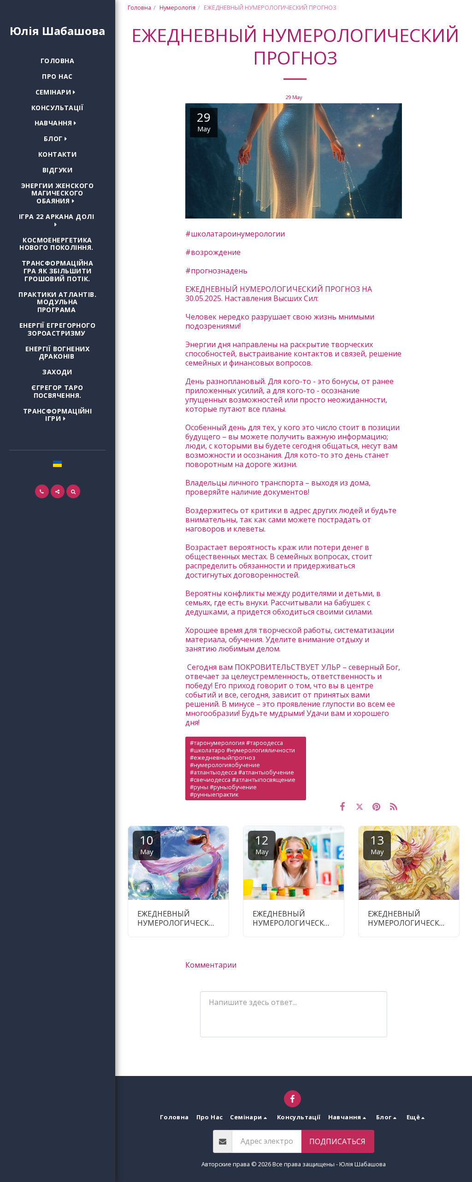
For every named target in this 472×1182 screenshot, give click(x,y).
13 (377, 844)
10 (146, 844)
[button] (57, 92)
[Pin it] (376, 806)
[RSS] (393, 806)
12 (262, 844)
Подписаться (337, 1141)
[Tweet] (359, 806)
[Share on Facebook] (342, 806)
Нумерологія (177, 7)
